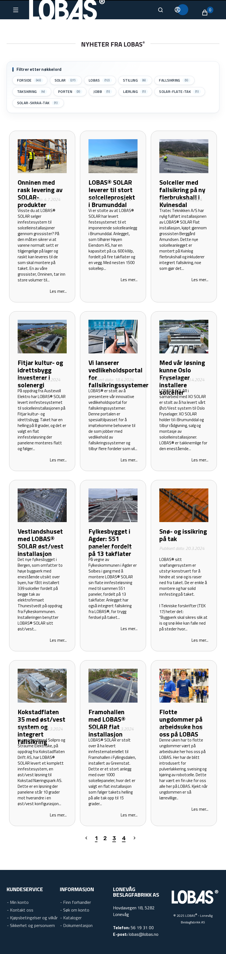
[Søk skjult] (160, 9)
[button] (207, 12)
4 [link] (122, 838)
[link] (84, 838)
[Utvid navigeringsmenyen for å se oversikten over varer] (15, 10)
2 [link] (105, 838)
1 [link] (95, 838)
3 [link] (113, 838)
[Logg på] (182, 9)
